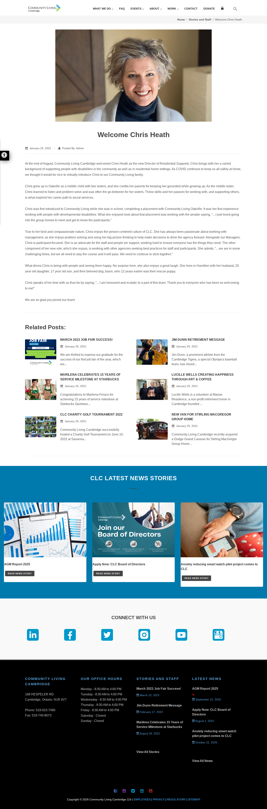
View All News (202, 761)
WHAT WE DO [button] (102, 8)
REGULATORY (176, 799)
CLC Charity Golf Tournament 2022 (91, 414)
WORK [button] (172, 8)
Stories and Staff (200, 19)
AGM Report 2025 (205, 688)
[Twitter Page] (133, 791)
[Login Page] (223, 9)
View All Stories (147, 752)
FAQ (122, 8)
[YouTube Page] (151, 791)
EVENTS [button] (136, 8)
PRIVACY (159, 799)
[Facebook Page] (115, 791)
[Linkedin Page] (142, 791)
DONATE (209, 8)
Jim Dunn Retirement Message (198, 339)
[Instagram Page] (124, 791)
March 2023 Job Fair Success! (86, 339)
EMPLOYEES (142, 799)
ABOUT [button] (154, 8)
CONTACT (191, 8)
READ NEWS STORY (20, 573)
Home (181, 19)
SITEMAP (194, 799)
